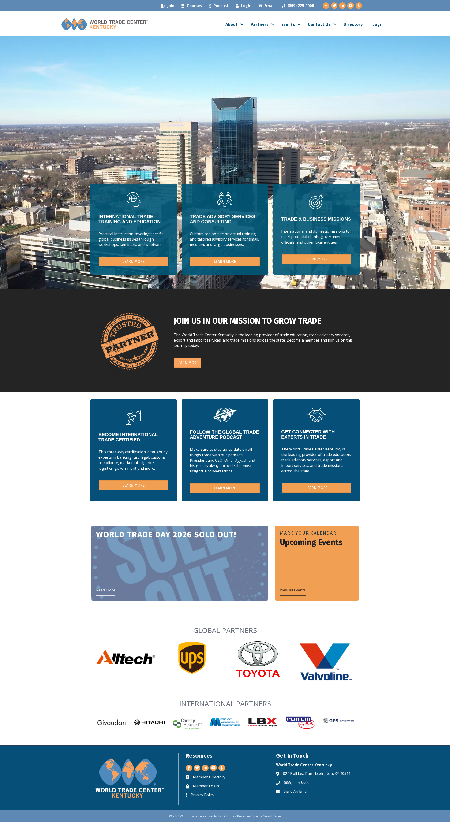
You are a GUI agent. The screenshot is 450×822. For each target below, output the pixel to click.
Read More (105, 590)
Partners (260, 24)
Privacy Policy (202, 794)
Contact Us (319, 24)
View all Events (293, 590)
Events (288, 24)
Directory (353, 24)
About (231, 24)
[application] (225, 162)
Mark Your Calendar (308, 533)
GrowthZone (272, 816)
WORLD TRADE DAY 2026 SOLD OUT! (166, 534)
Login (378, 24)
